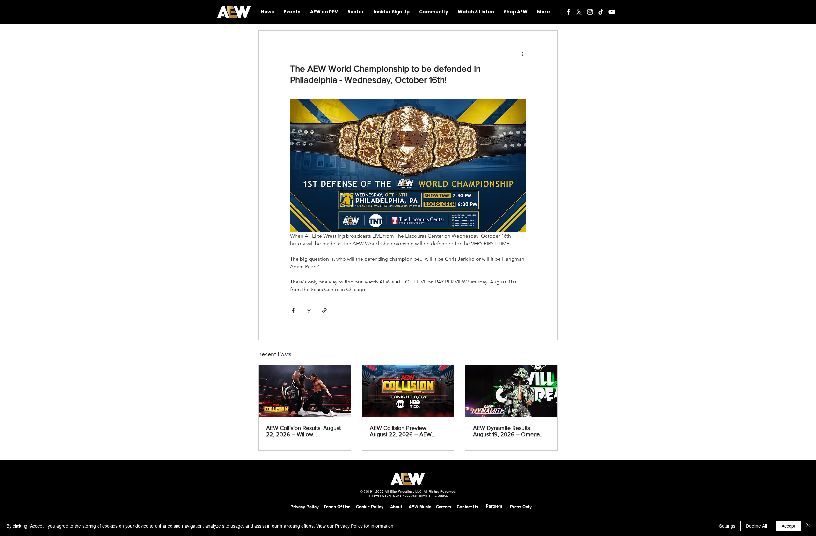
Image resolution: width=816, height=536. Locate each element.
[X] (579, 12)
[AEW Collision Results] (305, 391)
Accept (788, 526)
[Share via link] (324, 310)
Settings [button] (727, 526)
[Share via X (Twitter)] (309, 310)
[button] (433, 12)
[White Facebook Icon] (568, 12)
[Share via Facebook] (293, 310)
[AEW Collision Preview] (408, 391)
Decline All (756, 526)
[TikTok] (601, 12)
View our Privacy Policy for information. (355, 526)
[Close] (808, 526)
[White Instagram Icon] (590, 12)
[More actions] (522, 53)
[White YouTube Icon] (612, 12)
